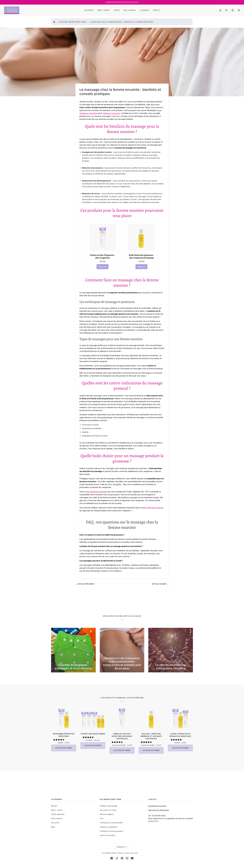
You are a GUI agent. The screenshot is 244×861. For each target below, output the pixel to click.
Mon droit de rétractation (158, 810)
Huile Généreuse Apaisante (96, 492)
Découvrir (102, 267)
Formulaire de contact (157, 806)
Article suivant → (160, 584)
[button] (59, 740)
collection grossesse (111, 113)
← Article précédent (85, 584)
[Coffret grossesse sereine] (92, 718)
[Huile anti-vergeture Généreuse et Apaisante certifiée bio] (151, 718)
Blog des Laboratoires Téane (72, 22)
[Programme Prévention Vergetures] (63, 718)
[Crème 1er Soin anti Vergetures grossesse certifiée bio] (122, 718)
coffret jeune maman (154, 508)
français (121, 847)
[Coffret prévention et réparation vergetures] (180, 718)
